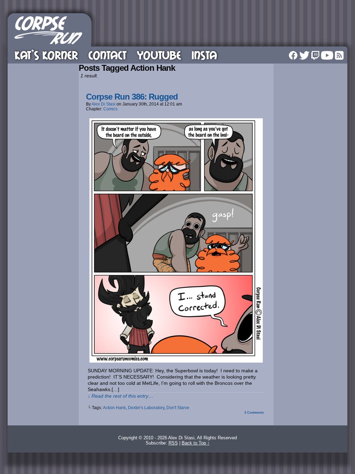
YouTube (159, 55)
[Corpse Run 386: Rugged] (176, 361)
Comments (254, 412)
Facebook (293, 55)
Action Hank (114, 407)
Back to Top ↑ (196, 443)
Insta (204, 55)
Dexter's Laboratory (146, 407)
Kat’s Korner (46, 55)
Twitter (304, 55)
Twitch (315, 55)
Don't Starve (177, 407)
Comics (110, 109)
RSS (339, 55)
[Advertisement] (220, 28)
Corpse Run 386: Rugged (132, 96)
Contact (107, 55)
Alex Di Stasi (103, 104)
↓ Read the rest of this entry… (120, 396)
